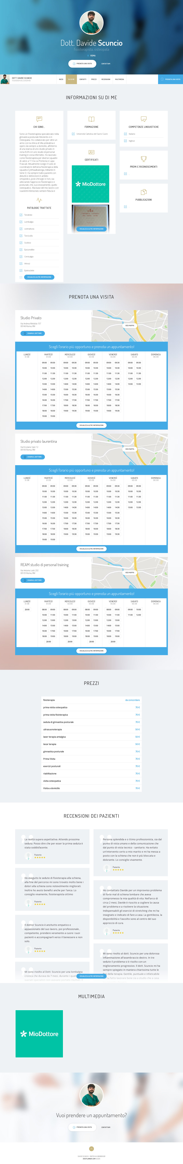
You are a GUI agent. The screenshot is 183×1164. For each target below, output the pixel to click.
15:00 (44, 394)
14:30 (52, 389)
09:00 (44, 362)
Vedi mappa (129, 325)
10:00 (44, 368)
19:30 (52, 416)
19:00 (44, 416)
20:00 (27, 609)
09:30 (52, 362)
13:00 (44, 384)
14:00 (44, 389)
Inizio (61, 79)
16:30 (52, 400)
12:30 (52, 378)
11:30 (52, 373)
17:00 (44, 405)
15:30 (52, 394)
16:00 (44, 400)
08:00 (44, 609)
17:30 (52, 405)
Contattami (105, 64)
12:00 (44, 378)
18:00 (44, 410)
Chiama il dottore (34, 333)
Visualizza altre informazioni (91, 229)
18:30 (52, 410)
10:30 (52, 368)
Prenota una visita (172, 79)
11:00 (44, 373)
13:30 (52, 384)
